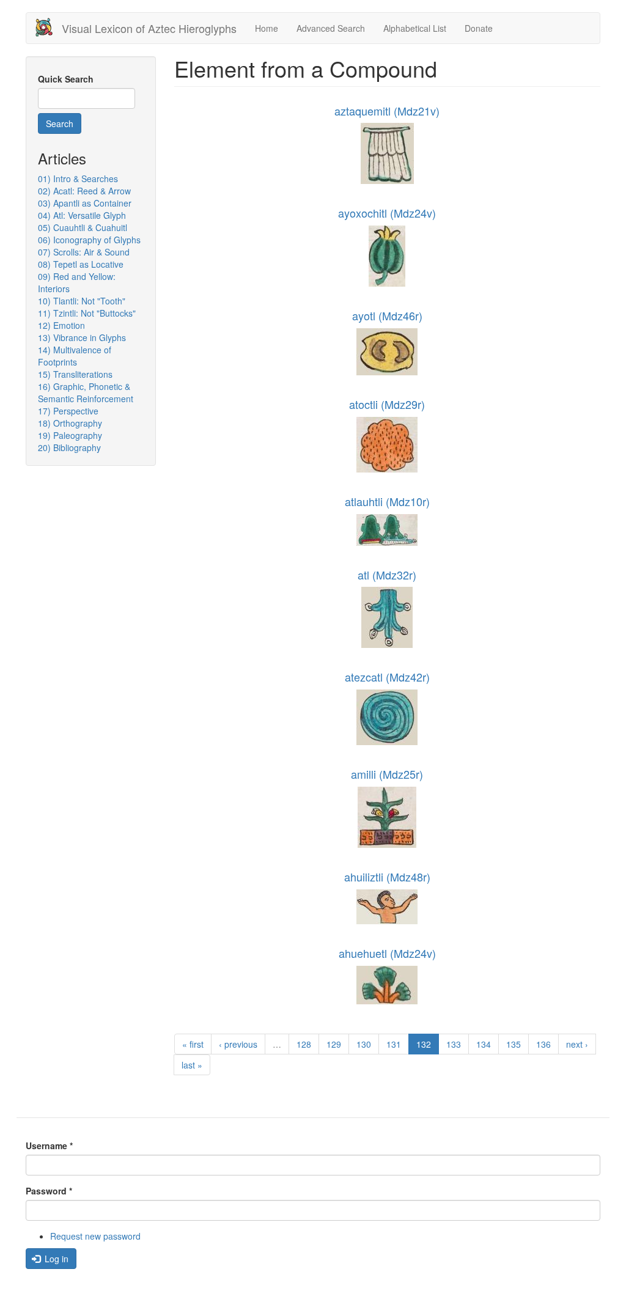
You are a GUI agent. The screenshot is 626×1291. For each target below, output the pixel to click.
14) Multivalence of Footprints (74, 356)
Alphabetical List (414, 28)
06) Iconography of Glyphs (89, 240)
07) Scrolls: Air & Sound (84, 252)
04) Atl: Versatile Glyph (82, 215)
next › (577, 1044)
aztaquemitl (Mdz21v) (387, 111)
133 (453, 1044)
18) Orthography (70, 423)
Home (266, 28)
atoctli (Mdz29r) (387, 404)
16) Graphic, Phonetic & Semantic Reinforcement (85, 392)
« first (193, 1044)
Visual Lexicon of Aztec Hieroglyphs (149, 28)
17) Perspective (68, 411)
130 (363, 1044)
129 (333, 1044)
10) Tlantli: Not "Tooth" (81, 301)
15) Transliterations (75, 374)
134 (483, 1044)
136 (543, 1044)
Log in (55, 1258)
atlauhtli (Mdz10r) (387, 501)
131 (393, 1044)
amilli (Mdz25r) (387, 774)
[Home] (48, 27)
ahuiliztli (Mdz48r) (387, 877)
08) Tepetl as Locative (80, 264)
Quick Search (66, 79)
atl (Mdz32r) (387, 575)
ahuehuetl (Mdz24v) (387, 953)
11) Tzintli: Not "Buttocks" (87, 313)
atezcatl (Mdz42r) (387, 677)
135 (513, 1044)
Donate (479, 28)
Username (49, 1145)
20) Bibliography (69, 447)
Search (59, 123)
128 (303, 1044)
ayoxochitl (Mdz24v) (387, 213)
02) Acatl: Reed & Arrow (84, 191)
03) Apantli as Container (84, 203)
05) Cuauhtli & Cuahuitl (82, 227)
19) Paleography (70, 435)
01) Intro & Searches (78, 178)
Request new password (95, 1236)
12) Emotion (61, 325)
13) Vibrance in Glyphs (82, 337)
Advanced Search (330, 28)
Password (49, 1191)
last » (192, 1065)
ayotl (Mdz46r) (387, 315)
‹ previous (238, 1044)
